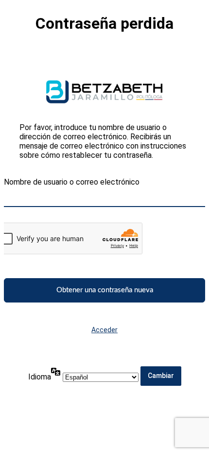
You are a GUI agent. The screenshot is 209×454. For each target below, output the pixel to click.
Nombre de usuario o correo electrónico (71, 182)
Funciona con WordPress (104, 92)
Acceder (104, 330)
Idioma (39, 376)
